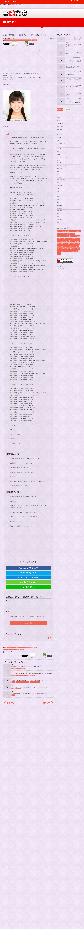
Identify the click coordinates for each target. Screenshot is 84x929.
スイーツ (59, 137)
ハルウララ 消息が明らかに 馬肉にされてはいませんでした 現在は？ (73, 73)
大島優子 (73, 243)
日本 (71, 248)
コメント (9, 600)
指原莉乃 (13, 649)
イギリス (78, 231)
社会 (58, 213)
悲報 (58, 188)
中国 (75, 241)
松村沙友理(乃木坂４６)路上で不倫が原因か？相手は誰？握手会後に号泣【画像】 (31, 693)
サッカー (65, 233)
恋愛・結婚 (59, 185)
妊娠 (62, 246)
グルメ (58, 132)
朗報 (58, 199)
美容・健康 (59, 219)
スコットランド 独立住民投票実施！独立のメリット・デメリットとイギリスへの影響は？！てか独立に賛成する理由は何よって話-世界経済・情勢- (73, 60)
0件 (7, 38)
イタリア (59, 233)
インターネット (60, 123)
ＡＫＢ (58, 253)
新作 (67, 248)
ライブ (58, 241)
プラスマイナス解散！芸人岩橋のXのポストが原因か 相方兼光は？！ (73, 86)
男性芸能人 (59, 208)
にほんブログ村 (60, 268)
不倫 (71, 241)
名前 (8, 611)
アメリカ (72, 231)
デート (71, 236)
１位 (5, 649)
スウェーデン (71, 233)
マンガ (58, 154)
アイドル (10, 40)
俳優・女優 (59, 168)
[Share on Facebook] (80, 0)
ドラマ (58, 146)
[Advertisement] (28, 61)
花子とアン (66, 251)
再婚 (62, 243)
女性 (58, 246)
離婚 (76, 251)
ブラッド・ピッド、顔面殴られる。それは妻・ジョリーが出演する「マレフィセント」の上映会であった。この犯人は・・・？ (73, 39)
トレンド (59, 148)
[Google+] (74, 0)
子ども (65, 246)
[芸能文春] (15, 14)
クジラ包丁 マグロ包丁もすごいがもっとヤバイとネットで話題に (73, 79)
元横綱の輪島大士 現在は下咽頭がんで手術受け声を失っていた (73, 45)
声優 (58, 171)
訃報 (58, 222)
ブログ (73, 238)
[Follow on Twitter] (77, 0)
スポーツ (59, 140)
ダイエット (59, 236)
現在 (58, 251)
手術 (58, 248)
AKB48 (6, 40)
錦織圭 (72, 251)
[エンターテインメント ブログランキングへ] (65, 261)
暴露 (58, 196)
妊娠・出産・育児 (61, 179)
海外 (58, 202)
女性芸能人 (34, 40)
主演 (78, 241)
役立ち (58, 182)
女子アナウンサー (61, 174)
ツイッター (66, 236)
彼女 (73, 246)
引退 (70, 246)
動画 (65, 243)
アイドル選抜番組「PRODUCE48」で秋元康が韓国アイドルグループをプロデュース (31, 673)
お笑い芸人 (59, 129)
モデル (58, 160)
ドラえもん (77, 236)
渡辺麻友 (18, 649)
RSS (15, 1)
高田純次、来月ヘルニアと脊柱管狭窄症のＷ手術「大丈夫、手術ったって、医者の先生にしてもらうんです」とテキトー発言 (73, 100)
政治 (58, 191)
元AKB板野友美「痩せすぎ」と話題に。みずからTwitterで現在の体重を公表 (29, 687)
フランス (68, 238)
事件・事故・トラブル (62, 165)
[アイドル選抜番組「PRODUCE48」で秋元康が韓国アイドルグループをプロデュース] (7, 675)
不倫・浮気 (59, 163)
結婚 (62, 251)
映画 (58, 194)
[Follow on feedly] (71, 0)
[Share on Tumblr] (32, 44)
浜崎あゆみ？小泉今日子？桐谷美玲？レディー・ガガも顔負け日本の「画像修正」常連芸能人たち (73, 93)
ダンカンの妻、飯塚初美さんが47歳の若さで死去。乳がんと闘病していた (73, 66)
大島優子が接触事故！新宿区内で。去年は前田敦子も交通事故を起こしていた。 (30, 680)
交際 (58, 243)
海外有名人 (59, 205)
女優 (78, 243)
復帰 (77, 246)
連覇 (22, 649)
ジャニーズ (59, 134)
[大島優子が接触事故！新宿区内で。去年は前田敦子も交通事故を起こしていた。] (7, 681)
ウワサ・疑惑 (60, 126)
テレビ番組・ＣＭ (17, 40)
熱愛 (78, 248)
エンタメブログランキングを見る (64, 263)
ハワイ (63, 238)
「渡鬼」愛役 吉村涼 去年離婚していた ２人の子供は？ (73, 51)
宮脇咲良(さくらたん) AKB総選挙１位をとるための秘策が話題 (26, 666)
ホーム (7, 1)
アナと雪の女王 (65, 231)
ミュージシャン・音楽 (26, 40)
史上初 (9, 649)
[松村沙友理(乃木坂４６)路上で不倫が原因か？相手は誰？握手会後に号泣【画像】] (7, 694)
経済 (58, 216)
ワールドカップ (65, 241)
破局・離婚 (59, 210)
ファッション (60, 151)
